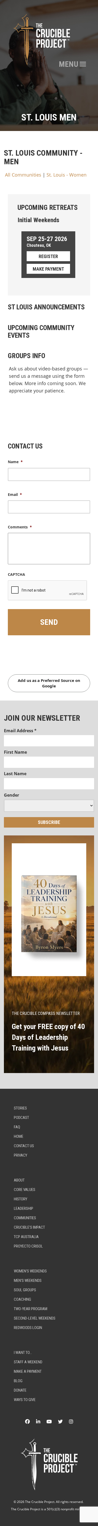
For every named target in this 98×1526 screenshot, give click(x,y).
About (19, 1180)
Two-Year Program (30, 1308)
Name (15, 462)
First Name (15, 752)
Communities (25, 1218)
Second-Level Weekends (34, 1318)
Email (15, 494)
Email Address (20, 731)
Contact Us (24, 1146)
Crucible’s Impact (29, 1227)
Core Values (24, 1189)
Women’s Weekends (30, 1271)
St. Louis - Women (67, 175)
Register (48, 256)
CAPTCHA (16, 574)
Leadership (23, 1208)
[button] (68, 64)
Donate (20, 1390)
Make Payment (48, 269)
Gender (11, 795)
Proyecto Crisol (28, 1246)
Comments (20, 527)
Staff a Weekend (28, 1362)
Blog (18, 1381)
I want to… (23, 1352)
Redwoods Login (28, 1327)
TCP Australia (26, 1236)
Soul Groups (25, 1290)
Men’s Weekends (28, 1280)
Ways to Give (25, 1399)
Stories (20, 1108)
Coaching (22, 1299)
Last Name (15, 773)
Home (18, 1136)
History (20, 1199)
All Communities (23, 175)
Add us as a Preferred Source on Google (49, 683)
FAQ (17, 1127)
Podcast (21, 1117)
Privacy (20, 1155)
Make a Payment (28, 1371)
